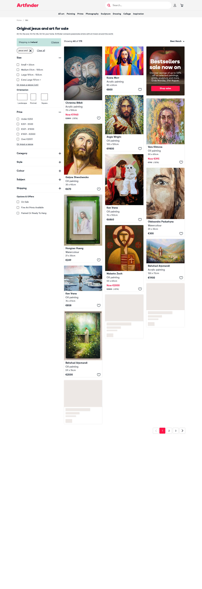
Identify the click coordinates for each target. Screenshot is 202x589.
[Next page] (182, 431)
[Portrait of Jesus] (83, 229)
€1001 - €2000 (28, 134)
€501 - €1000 (27, 129)
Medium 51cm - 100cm (32, 70)
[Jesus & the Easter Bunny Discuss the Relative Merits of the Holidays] (124, 188)
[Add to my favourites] (99, 118)
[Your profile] (175, 5)
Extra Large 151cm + (31, 80)
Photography (92, 14)
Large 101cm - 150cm (31, 75)
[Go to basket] (181, 5)
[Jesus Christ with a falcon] (124, 258)
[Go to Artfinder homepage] (27, 5)
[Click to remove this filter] (30, 50)
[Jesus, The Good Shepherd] (165, 259)
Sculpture (105, 14)
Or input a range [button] (25, 144)
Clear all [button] (41, 50)
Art (26, 20)
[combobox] (177, 41)
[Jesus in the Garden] (83, 344)
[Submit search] (109, 5)
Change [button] (55, 42)
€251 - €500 (27, 124)
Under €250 (27, 119)
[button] (177, 41)
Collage (127, 14)
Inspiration (138, 14)
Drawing (117, 14)
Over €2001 (27, 139)
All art (61, 14)
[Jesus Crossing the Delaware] (83, 287)
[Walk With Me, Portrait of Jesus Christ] (124, 123)
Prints (80, 14)
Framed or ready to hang (33, 213)
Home (19, 20)
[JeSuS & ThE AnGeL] (83, 83)
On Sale (25, 202)
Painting (71, 14)
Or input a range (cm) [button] (27, 85)
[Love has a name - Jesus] (165, 202)
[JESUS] (83, 158)
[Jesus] (124, 69)
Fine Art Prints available (32, 207)
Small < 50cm (27, 64)
